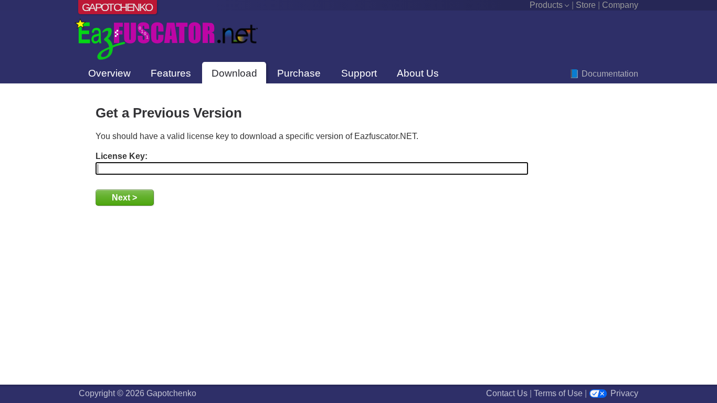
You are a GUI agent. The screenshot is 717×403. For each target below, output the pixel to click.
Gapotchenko (117, 7)
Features (171, 73)
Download (234, 73)
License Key (120, 156)
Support (359, 73)
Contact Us (507, 393)
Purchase (299, 73)
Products (546, 5)
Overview (109, 73)
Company (620, 5)
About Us (418, 73)
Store (586, 5)
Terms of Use (558, 393)
